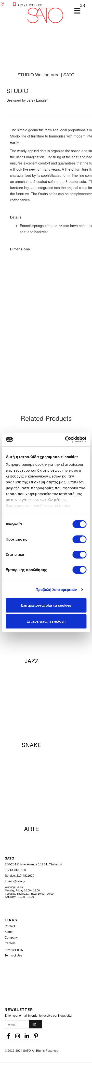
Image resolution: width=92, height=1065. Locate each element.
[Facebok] (8, 1034)
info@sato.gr (16, 881)
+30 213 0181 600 (30, 5)
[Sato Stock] (48, 971)
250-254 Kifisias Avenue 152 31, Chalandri (33, 864)
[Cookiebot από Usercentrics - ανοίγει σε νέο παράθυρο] (65, 439)
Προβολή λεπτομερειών (56, 589)
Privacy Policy (14, 950)
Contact (10, 926)
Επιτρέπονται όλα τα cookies (46, 605)
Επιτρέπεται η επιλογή (46, 621)
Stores (9, 932)
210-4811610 (25, 875)
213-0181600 (17, 870)
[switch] (79, 539)
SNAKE (31, 744)
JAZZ (31, 660)
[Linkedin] (27, 1034)
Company (11, 937)
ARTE (31, 828)
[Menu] (77, 11)
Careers (10, 943)
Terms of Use (13, 955)
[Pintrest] (36, 1034)
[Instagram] (17, 1034)
